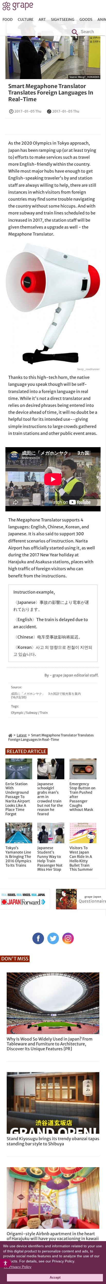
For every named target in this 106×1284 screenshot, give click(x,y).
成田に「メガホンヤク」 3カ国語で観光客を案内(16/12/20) (46, 695)
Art (42, 19)
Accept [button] (55, 1277)
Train (44, 713)
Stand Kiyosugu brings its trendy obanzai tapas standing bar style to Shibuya (53, 1141)
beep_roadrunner (88, 369)
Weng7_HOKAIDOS (88, 77)
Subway (32, 713)
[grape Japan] (10, 735)
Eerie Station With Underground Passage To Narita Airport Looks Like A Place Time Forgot (17, 799)
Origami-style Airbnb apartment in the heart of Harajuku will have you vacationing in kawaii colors (53, 1238)
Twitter (53, 938)
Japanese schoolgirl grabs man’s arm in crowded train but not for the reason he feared (50, 799)
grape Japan (18, 7)
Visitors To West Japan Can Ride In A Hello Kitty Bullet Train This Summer (81, 859)
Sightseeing (62, 19)
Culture (25, 19)
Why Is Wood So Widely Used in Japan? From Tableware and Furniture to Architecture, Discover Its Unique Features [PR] (50, 1043)
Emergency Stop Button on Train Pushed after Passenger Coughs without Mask (82, 797)
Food (8, 19)
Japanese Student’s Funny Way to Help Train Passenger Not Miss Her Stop (50, 859)
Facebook (38, 938)
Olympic (17, 713)
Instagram (68, 938)
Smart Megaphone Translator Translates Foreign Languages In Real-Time (50, 92)
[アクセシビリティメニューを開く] (5, 1263)
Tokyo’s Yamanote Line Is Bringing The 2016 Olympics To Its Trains (18, 856)
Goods (86, 19)
